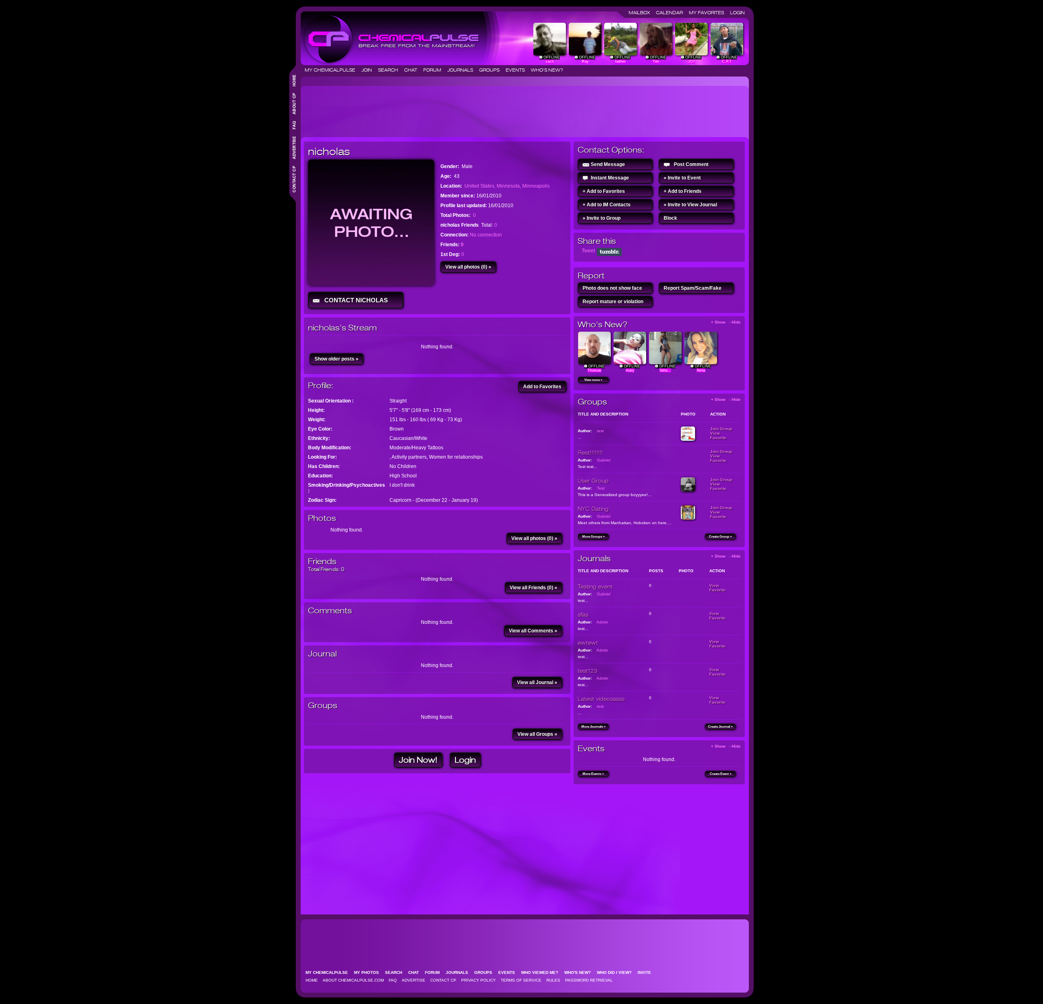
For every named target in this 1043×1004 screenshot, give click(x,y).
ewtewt (588, 642)
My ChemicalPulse (332, 70)
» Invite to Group (602, 218)
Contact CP (443, 980)
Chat (413, 70)
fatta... (665, 370)
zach (550, 61)
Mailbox (642, 12)
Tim (656, 61)
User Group (593, 480)
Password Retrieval (589, 980)
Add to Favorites (542, 386)
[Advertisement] (452, 108)
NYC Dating (593, 508)
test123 (588, 670)
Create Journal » (720, 726)
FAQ (393, 980)
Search (390, 70)
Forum (434, 70)
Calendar (672, 12)
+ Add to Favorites (604, 191)
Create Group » (720, 536)
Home (312, 980)
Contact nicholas (354, 300)
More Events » (593, 774)
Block (670, 218)
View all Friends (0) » (533, 588)
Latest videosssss (601, 699)
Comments (330, 610)
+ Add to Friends (683, 191)
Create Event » (720, 774)
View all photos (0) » (468, 267)
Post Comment (691, 164)
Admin (602, 622)
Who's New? (547, 70)
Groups (491, 70)
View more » (593, 380)
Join (369, 70)
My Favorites (709, 12)
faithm (620, 61)
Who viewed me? (542, 972)
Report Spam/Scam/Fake (693, 288)
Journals (462, 70)
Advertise (413, 980)
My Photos (369, 972)
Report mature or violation (613, 301)
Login (737, 12)
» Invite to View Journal (690, 205)
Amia (701, 370)
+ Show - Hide (726, 322)
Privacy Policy (478, 980)
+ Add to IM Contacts (607, 205)
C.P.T (727, 61)
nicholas (329, 151)
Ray (585, 61)
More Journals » (593, 726)
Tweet (588, 251)
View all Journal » (537, 682)
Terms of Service (521, 980)
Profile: (320, 385)
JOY (691, 61)
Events (518, 70)
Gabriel (603, 460)
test (600, 431)
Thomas (594, 370)
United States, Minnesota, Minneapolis (507, 186)
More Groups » (593, 536)
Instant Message (610, 178)
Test (601, 488)
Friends (322, 561)
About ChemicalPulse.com (353, 980)
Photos (322, 518)
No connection (486, 235)
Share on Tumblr (609, 252)
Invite (647, 972)
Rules (553, 980)
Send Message (608, 164)
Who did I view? (616, 972)
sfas (583, 614)
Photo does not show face (612, 288)
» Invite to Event (682, 178)
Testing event (595, 586)
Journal (322, 653)
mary (630, 370)
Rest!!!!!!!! (590, 452)
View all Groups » (537, 734)
